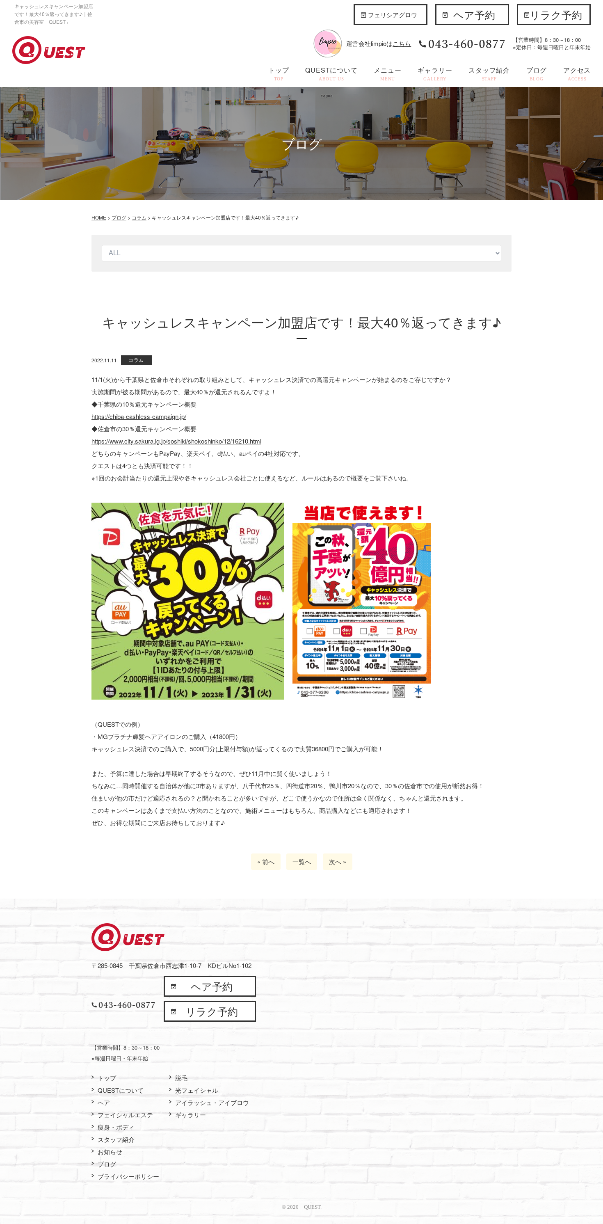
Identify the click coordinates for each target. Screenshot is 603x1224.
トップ (278, 73)
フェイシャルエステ (125, 1114)
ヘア (104, 1102)
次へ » (337, 861)
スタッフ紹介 (489, 73)
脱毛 (181, 1077)
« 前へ (265, 861)
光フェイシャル (196, 1090)
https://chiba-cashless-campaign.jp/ (138, 416)
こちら (402, 43)
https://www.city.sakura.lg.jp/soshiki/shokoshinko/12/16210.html (176, 441)
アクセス (577, 73)
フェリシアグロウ (392, 14)
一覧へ (301, 861)
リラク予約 (556, 14)
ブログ (536, 73)
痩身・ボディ (116, 1127)
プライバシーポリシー (128, 1176)
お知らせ (110, 1151)
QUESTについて (331, 73)
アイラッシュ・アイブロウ (212, 1102)
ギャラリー (435, 73)
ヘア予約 (474, 14)
